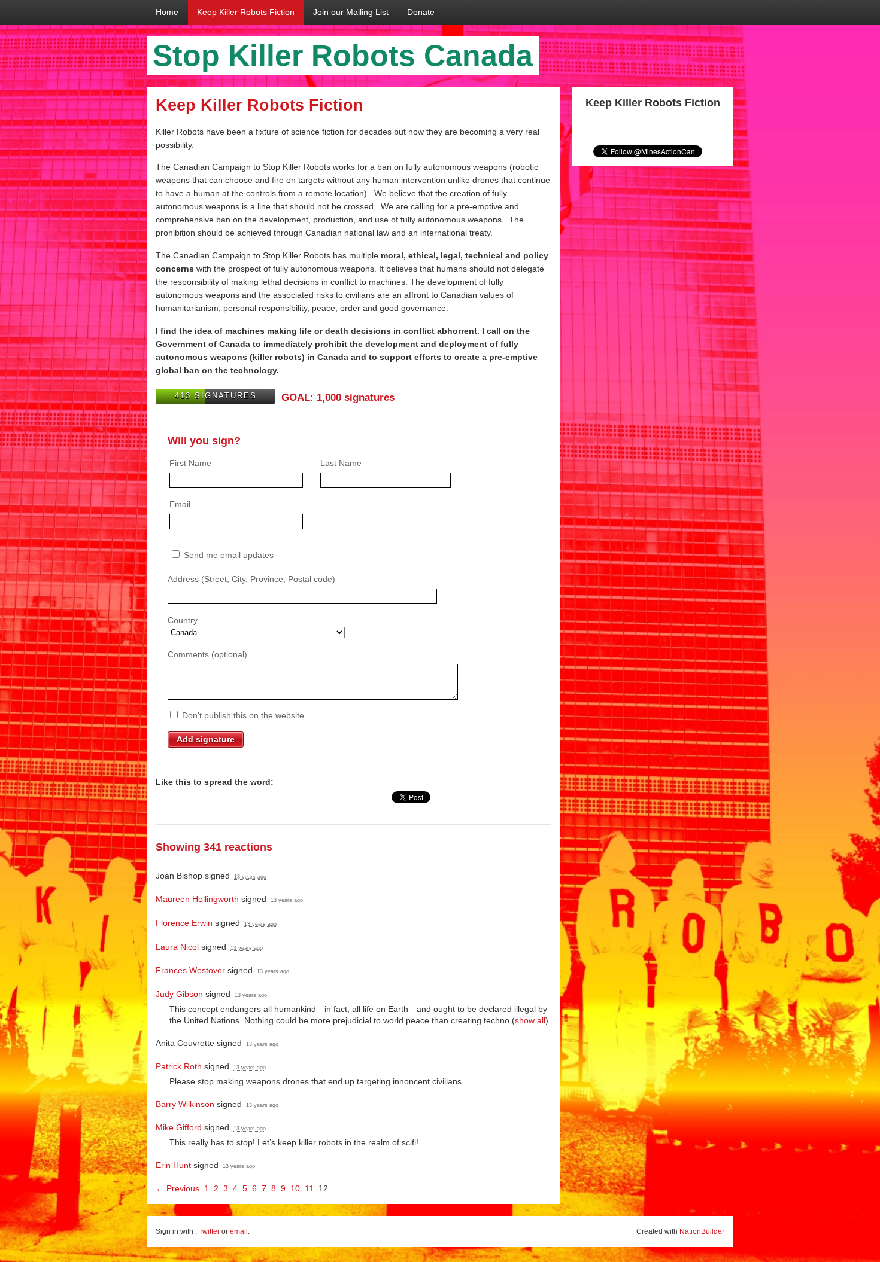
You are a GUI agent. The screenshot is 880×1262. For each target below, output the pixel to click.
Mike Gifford (179, 1127)
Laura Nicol (177, 947)
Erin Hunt (173, 1165)
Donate (421, 12)
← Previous (177, 1188)
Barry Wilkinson (185, 1104)
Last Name (341, 463)
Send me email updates (227, 555)
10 (295, 1188)
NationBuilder (701, 1231)
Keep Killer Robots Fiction (246, 12)
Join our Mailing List (351, 12)
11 (309, 1188)
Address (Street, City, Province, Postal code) (251, 579)
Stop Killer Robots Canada (343, 55)
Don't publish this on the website (242, 715)
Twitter (209, 1231)
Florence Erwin (184, 923)
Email (179, 504)
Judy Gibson (179, 994)
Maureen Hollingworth (197, 899)
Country (183, 620)
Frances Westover (190, 970)
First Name (190, 463)
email (239, 1231)
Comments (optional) (207, 654)
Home (167, 12)
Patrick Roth (179, 1066)
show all (530, 1020)
